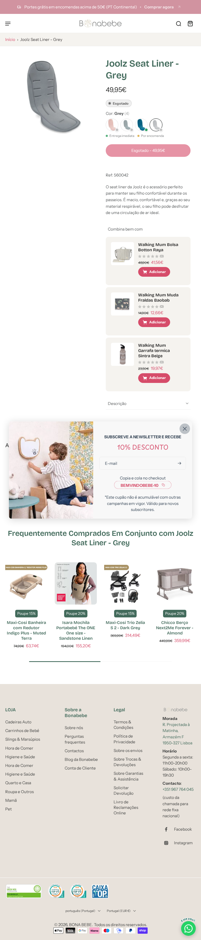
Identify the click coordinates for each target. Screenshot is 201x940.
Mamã (11, 800)
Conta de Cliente (80, 768)
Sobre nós (74, 727)
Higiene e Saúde (20, 756)
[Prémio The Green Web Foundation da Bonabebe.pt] (23, 891)
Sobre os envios (128, 750)
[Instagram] (168, 843)
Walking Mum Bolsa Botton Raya (158, 247)
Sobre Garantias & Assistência (128, 776)
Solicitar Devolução (123, 790)
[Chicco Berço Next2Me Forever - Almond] (175, 583)
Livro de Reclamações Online (126, 807)
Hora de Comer (19, 747)
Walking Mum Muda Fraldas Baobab (158, 297)
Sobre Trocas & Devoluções (127, 762)
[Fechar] (185, 429)
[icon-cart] (190, 23)
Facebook (183, 829)
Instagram (183, 842)
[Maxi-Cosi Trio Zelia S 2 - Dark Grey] (125, 583)
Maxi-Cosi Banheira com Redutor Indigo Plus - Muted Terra (26, 630)
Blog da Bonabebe (81, 759)
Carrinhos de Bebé (22, 730)
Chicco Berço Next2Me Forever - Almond (174, 627)
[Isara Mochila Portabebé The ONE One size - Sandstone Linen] (76, 583)
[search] (178, 23)
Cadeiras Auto (18, 721)
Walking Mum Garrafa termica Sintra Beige (154, 350)
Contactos (74, 750)
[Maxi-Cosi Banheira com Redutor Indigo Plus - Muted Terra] (26, 583)
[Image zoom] (50, 96)
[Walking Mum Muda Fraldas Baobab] (122, 304)
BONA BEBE (80, 924)
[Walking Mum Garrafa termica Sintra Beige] (122, 354)
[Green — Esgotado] (126, 125)
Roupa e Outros (19, 791)
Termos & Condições (123, 724)
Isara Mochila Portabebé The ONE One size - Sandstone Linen (75, 630)
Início (10, 39)
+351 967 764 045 (178, 789)
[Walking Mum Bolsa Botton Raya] (122, 253)
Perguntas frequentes (75, 739)
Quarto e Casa (18, 782)
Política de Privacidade (124, 739)
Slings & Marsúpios (22, 739)
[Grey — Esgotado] (156, 125)
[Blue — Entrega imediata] (141, 125)
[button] (148, 150)
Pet (8, 808)
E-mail (111, 463)
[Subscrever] (179, 463)
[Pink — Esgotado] (112, 125)
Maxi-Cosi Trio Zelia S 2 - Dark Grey (125, 625)
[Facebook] (168, 829)
